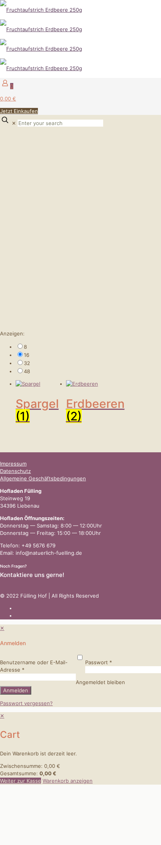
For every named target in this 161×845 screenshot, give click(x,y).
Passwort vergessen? (26, 703)
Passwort (98, 662)
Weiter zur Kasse (20, 781)
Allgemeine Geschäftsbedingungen (43, 478)
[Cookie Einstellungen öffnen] (58, 841)
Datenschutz (15, 471)
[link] (88, 346)
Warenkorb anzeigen (68, 781)
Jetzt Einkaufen (19, 111)
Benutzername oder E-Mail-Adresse (34, 666)
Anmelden (15, 690)
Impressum (13, 463)
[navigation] (80, 748)
